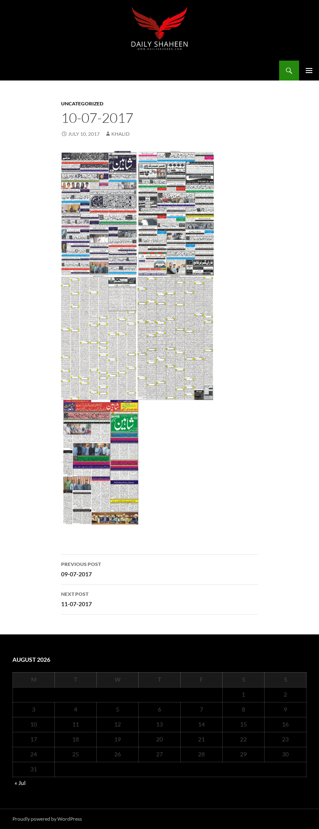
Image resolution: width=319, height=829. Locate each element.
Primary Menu (309, 70)
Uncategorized (82, 103)
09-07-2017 (81, 569)
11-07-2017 (76, 599)
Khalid (120, 134)
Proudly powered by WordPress (47, 819)
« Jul (20, 782)
